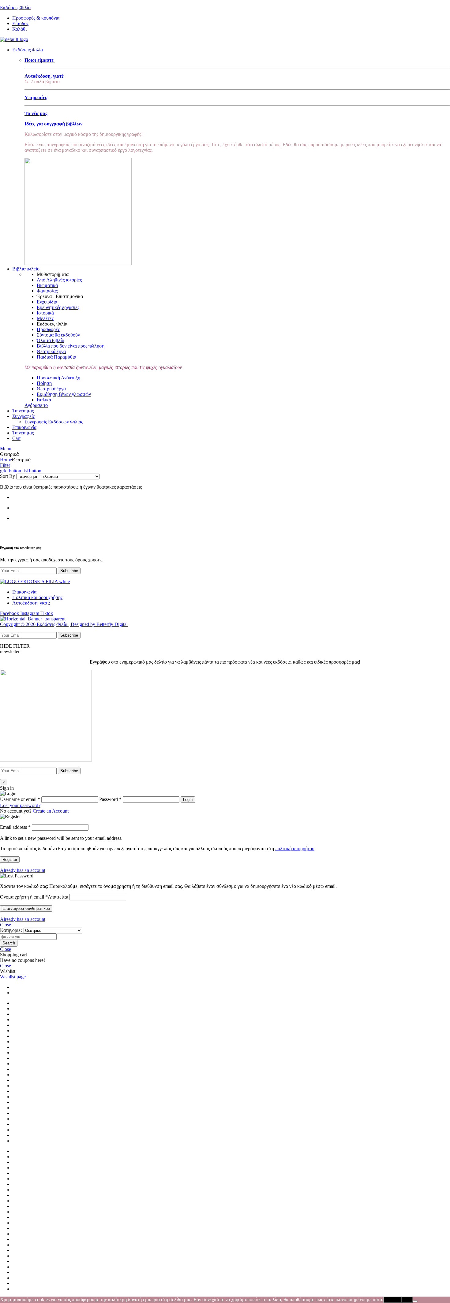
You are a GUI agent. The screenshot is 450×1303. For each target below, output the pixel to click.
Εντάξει (392, 1299)
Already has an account (22, 870)
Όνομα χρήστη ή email (34, 896)
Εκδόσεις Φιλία (15, 7)
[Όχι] (415, 1301)
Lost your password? (20, 805)
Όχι (407, 1299)
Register (9, 859)
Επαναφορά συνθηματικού (26, 908)
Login (188, 799)
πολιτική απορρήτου (294, 848)
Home (6, 459)
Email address (15, 827)
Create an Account (51, 810)
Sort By (7, 476)
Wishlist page (13, 976)
